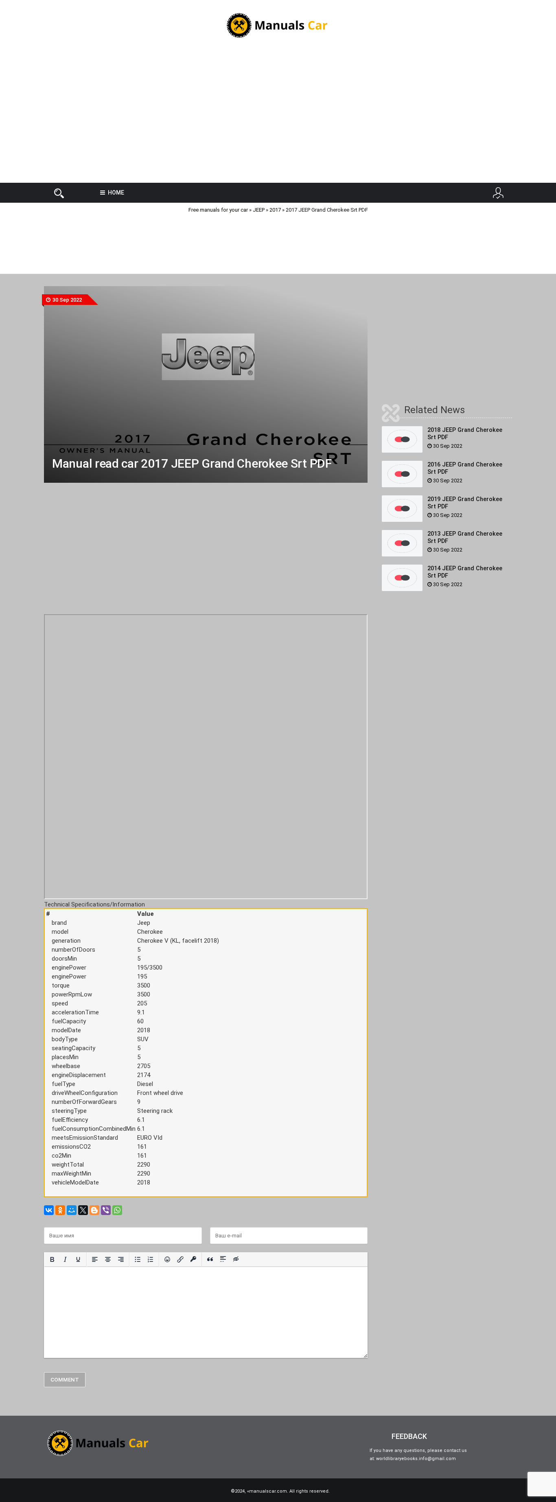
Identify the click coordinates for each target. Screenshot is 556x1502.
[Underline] (78, 1259)
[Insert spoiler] (223, 1259)
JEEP (259, 210)
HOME (116, 192)
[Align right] (121, 1259)
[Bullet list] (137, 1259)
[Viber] (106, 1210)
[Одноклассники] (60, 1210)
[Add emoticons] (167, 1259)
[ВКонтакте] (49, 1210)
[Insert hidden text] (236, 1259)
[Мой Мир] (72, 1210)
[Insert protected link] (193, 1259)
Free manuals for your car (218, 210)
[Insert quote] (210, 1259)
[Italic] (65, 1259)
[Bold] (52, 1259)
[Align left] (95, 1259)
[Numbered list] (150, 1259)
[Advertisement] (278, 118)
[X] (83, 1210)
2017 (275, 210)
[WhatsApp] (117, 1210)
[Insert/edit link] (180, 1259)
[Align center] (108, 1259)
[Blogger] (94, 1210)
